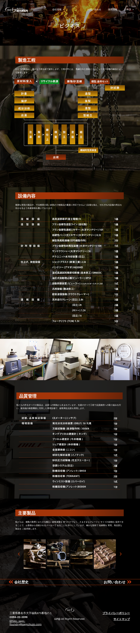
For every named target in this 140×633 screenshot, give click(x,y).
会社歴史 (21, 582)
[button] (19, 554)
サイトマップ (121, 619)
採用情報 (112, 10)
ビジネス (75, 10)
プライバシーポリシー (116, 613)
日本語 (127, 10)
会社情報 (57, 10)
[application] (63, 9)
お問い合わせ (94, 10)
